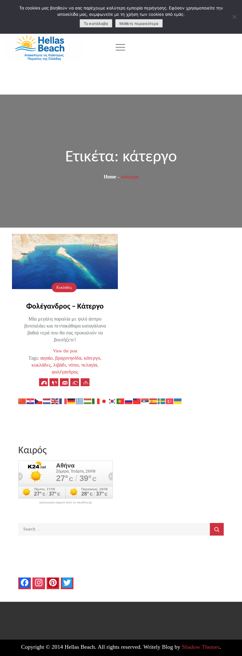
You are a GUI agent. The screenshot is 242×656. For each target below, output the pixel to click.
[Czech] (39, 400)
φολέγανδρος (65, 371)
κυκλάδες (41, 365)
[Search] (217, 529)
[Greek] (80, 400)
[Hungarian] (88, 400)
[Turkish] (170, 400)
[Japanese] (104, 400)
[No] (234, 17)
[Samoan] (137, 400)
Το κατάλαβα (96, 23)
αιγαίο (46, 358)
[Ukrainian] (178, 400)
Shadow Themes (201, 647)
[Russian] (129, 400)
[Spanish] (153, 400)
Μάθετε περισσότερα (138, 23)
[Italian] (96, 400)
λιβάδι (59, 365)
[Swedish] (162, 400)
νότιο (73, 365)
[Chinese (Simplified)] (22, 400)
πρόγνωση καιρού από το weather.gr (65, 502)
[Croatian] (30, 400)
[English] (55, 400)
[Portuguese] (121, 400)
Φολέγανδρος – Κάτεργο (65, 307)
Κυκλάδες (64, 287)
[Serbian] (145, 400)
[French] (63, 400)
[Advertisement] (187, 47)
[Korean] (112, 400)
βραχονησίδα (68, 358)
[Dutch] (47, 400)
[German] (71, 400)
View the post (65, 351)
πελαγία (89, 365)
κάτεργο (92, 358)
